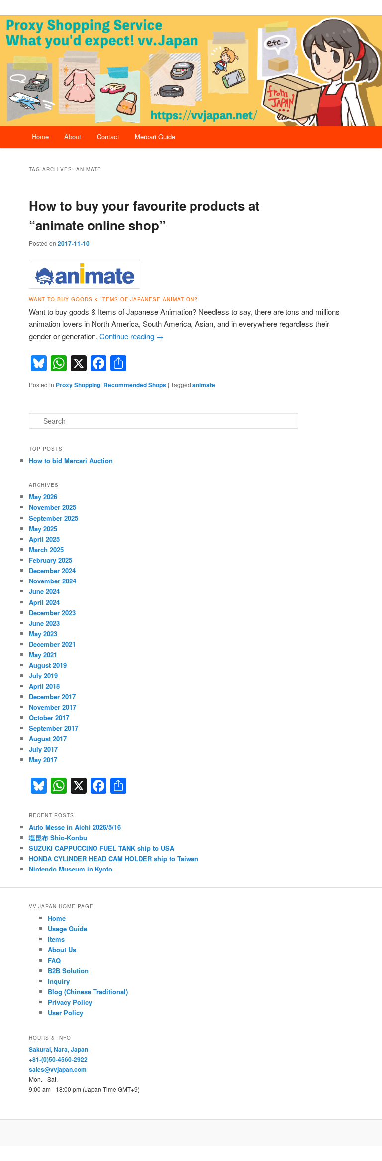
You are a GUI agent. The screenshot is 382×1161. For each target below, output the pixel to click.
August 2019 (48, 665)
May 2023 (43, 633)
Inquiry (59, 981)
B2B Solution (68, 970)
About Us (62, 949)
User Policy (65, 1012)
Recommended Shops (134, 384)
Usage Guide (67, 928)
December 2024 (52, 570)
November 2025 (52, 507)
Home (40, 136)
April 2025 (44, 539)
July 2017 (43, 749)
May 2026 (43, 496)
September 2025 (53, 518)
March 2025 (46, 549)
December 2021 (52, 644)
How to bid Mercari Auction (71, 460)
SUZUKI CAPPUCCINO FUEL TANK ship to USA (101, 848)
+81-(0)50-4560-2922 (58, 1059)
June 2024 (44, 591)
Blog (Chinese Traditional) (88, 991)
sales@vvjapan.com (58, 1069)
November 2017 (52, 707)
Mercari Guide (155, 136)
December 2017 (52, 696)
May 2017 (43, 759)
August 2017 (48, 738)
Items (56, 939)
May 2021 (43, 654)
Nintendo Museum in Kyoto (70, 868)
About (72, 136)
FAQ (54, 960)
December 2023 (52, 612)
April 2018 (44, 686)
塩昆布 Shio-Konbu (58, 837)
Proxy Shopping (78, 384)
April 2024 (44, 602)
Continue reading (131, 336)
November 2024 (52, 580)
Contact (108, 136)
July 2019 (43, 675)
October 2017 (49, 717)
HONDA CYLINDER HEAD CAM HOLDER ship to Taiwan (113, 858)
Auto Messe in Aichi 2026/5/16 (75, 827)
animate (203, 384)
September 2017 (53, 728)
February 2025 (50, 560)
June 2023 (44, 623)
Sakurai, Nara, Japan (58, 1049)
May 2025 (43, 528)
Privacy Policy (70, 1002)
